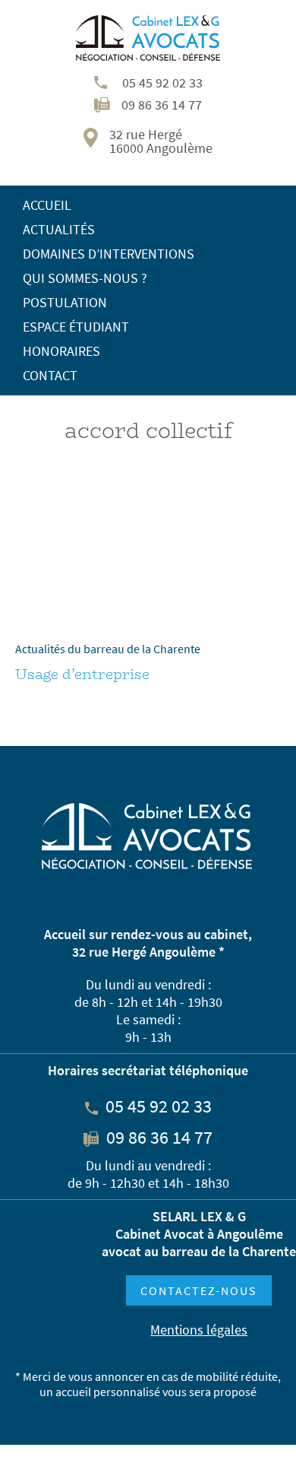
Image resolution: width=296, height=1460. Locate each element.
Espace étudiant (76, 326)
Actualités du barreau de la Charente (107, 648)
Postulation (65, 302)
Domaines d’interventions (108, 253)
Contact (50, 375)
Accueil (47, 205)
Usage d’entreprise (82, 674)
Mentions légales (198, 1329)
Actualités (59, 229)
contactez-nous (198, 1290)
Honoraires (61, 351)
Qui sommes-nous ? (85, 278)
